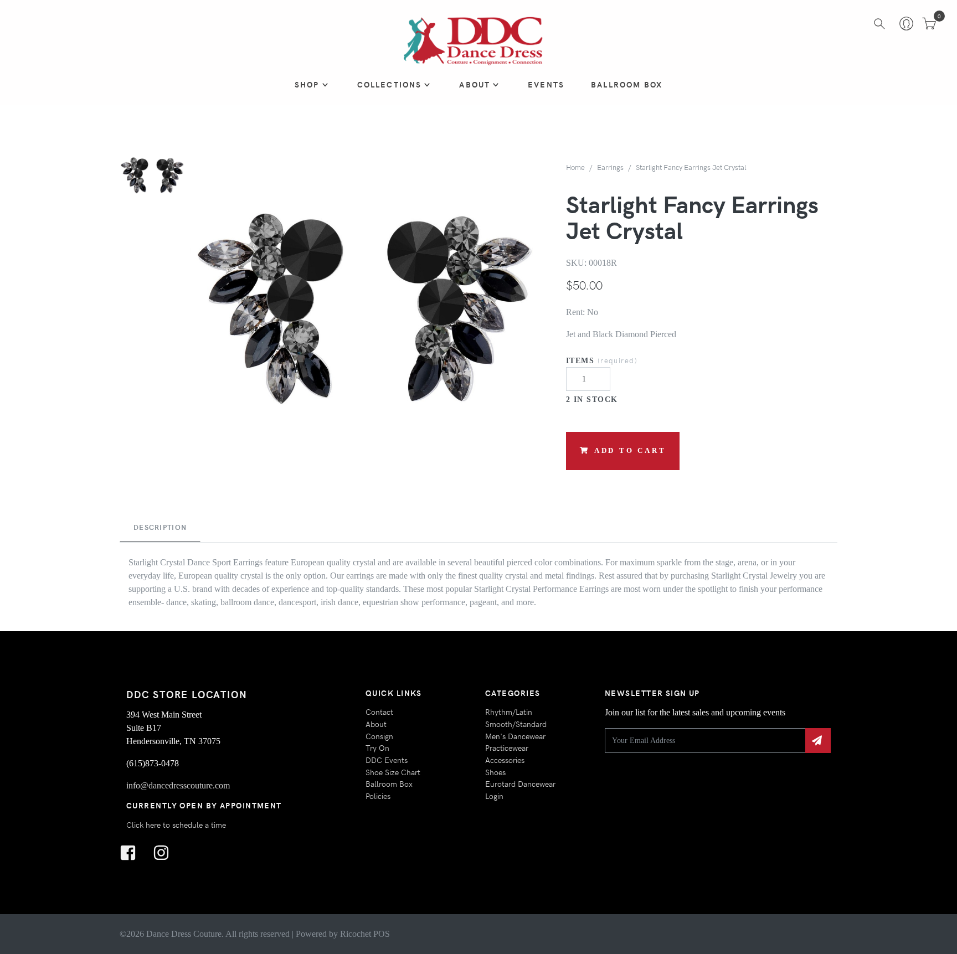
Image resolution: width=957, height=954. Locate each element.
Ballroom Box (626, 84)
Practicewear (506, 747)
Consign (379, 735)
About (474, 84)
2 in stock (592, 399)
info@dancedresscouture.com (178, 785)
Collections (389, 84)
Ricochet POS (365, 933)
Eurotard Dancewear (520, 783)
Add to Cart (630, 451)
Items (601, 360)
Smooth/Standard (516, 723)
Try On (377, 747)
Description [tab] (160, 527)
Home (575, 167)
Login (494, 795)
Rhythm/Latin (508, 711)
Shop (307, 84)
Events (546, 84)
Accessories (504, 759)
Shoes (495, 771)
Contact (379, 711)
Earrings (610, 167)
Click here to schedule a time (176, 824)
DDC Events (387, 759)
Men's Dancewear (515, 735)
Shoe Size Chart (393, 771)
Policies (378, 795)
